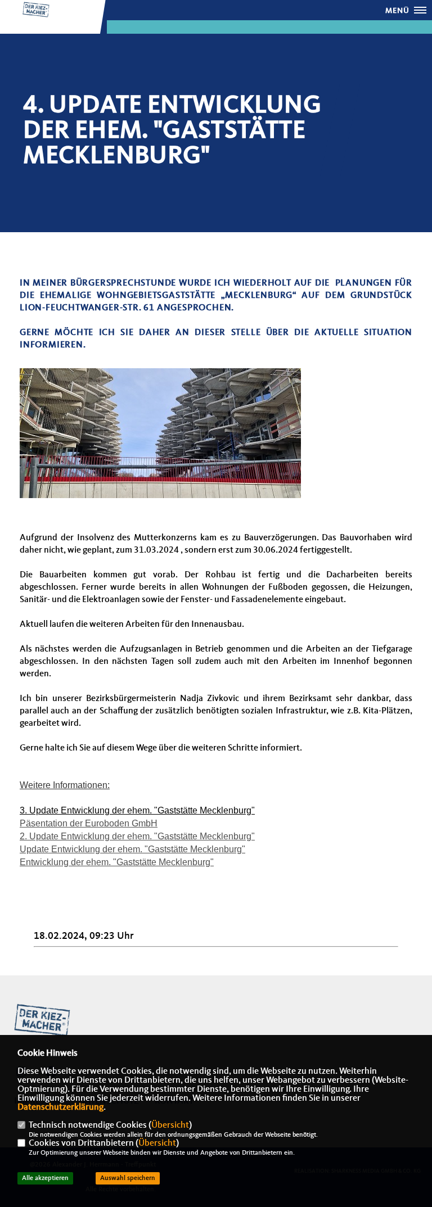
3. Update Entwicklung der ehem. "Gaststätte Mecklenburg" (137, 810)
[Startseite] (42, 1020)
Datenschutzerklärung (60, 1107)
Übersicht (170, 1125)
